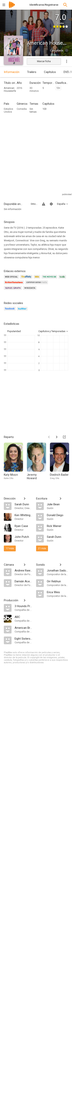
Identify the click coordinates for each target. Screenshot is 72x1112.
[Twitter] (23, 310)
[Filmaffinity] (27, 279)
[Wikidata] (30, 290)
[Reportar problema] (43, 204)
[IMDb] (37, 279)
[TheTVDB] (62, 279)
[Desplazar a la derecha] (56, 437)
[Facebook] (10, 310)
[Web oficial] (12, 279)
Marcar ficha (44, 61)
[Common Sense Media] (37, 284)
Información (11, 72)
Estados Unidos (8, 110)
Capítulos (50, 72)
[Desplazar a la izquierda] (49, 437)
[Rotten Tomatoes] (14, 284)
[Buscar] (65, 5)
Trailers (31, 72)
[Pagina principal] (12, 7)
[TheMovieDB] (49, 279)
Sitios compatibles (34, 203)
